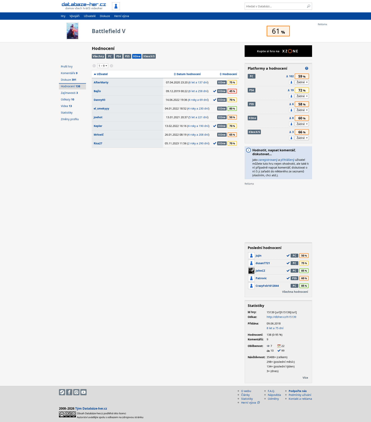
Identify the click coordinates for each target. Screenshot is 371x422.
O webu (246, 391)
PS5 (127, 56)
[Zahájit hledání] (308, 6)
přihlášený (287, 160)
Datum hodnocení (189, 74)
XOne (137, 56)
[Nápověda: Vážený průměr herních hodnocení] (306, 68)
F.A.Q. (271, 391)
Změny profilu (70, 119)
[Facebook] (69, 392)
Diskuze (105, 16)
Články (245, 395)
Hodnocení (229, 74)
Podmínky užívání (300, 395)
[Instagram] (76, 392)
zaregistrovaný (267, 160)
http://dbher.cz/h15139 (281, 317)
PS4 (118, 56)
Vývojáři (75, 16)
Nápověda (274, 395)
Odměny (273, 399)
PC (109, 56)
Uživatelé (90, 16)
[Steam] (62, 392)
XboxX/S (149, 56)
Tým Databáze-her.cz (91, 408)
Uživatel (102, 74)
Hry (63, 16)
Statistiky (66, 112)
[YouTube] (83, 392)
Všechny (98, 56)
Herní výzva (121, 16)
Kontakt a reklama (300, 399)
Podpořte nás (298, 391)
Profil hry (66, 66)
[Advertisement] (333, 84)
